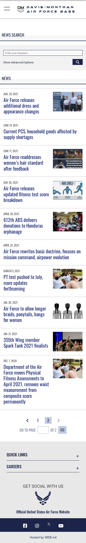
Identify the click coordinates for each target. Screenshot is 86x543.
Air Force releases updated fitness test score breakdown (26, 194)
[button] (7, 9)
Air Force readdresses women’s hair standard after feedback (23, 162)
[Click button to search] (78, 62)
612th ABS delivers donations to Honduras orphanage (23, 225)
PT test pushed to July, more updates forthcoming (23, 282)
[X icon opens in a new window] (49, 524)
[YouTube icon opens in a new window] (61, 526)
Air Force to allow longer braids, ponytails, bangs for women (25, 314)
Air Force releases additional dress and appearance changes (21, 105)
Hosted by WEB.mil (43, 537)
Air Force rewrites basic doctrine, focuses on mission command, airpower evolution (42, 254)
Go (62, 429)
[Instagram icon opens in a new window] (37, 526)
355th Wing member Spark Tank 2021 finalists (26, 342)
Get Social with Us (43, 486)
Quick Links (17, 454)
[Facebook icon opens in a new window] (25, 526)
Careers (14, 466)
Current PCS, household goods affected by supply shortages (40, 134)
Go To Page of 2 (38, 430)
